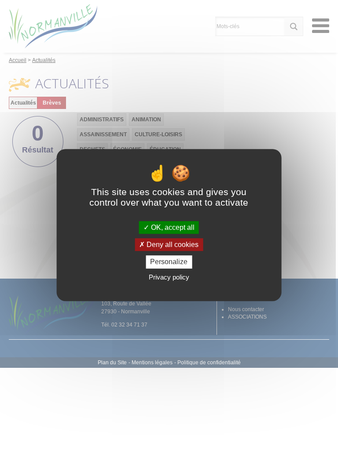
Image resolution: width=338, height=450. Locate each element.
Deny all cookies (171, 244)
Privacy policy (169, 277)
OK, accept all (172, 227)
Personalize (168, 262)
